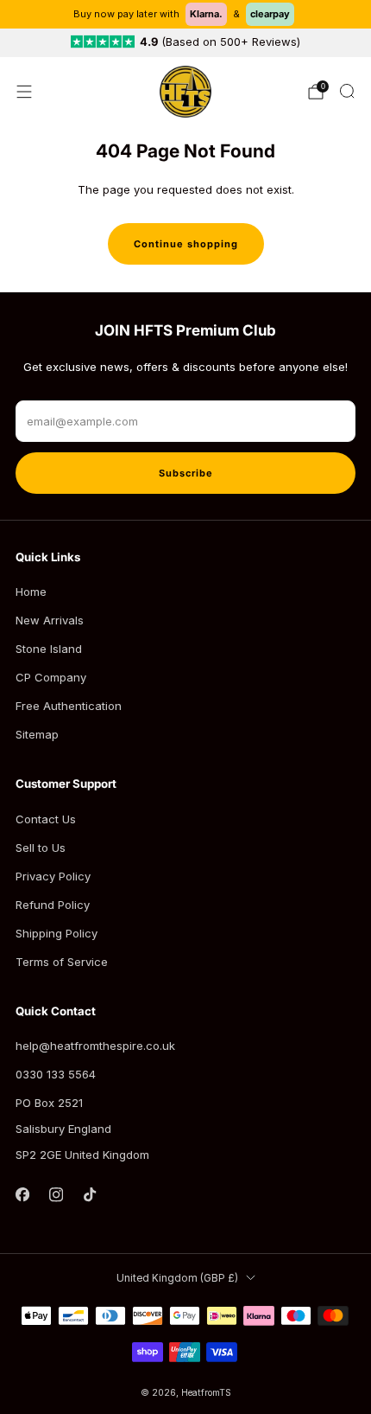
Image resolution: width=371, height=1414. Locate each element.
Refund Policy (53, 905)
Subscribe (186, 473)
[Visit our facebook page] (22, 1195)
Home (31, 591)
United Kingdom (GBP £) (177, 1278)
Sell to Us (41, 847)
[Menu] (24, 91)
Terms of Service (62, 962)
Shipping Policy (56, 933)
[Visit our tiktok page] (89, 1195)
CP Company (51, 677)
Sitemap (37, 734)
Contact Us (46, 819)
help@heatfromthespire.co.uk (95, 1046)
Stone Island (49, 649)
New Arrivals (50, 620)
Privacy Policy (53, 876)
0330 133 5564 (56, 1074)
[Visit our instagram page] (55, 1195)
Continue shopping (186, 244)
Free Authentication (69, 706)
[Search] (346, 90)
